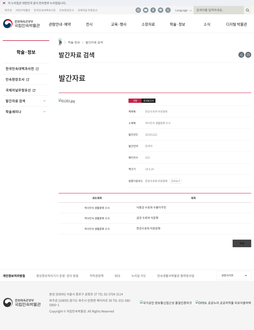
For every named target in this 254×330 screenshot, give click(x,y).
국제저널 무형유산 (87, 10)
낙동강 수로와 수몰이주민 (151, 207)
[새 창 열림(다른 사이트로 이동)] (221, 302)
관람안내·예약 (60, 24)
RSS (117, 275)
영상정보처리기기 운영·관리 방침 (57, 275)
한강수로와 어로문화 (156, 181)
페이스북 (153, 10)
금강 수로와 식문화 (147, 218)
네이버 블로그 (160, 10)
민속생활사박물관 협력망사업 (175, 275)
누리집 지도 (138, 275)
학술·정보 (177, 24)
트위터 (168, 10)
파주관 (8, 10)
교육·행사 (118, 24)
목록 (241, 243)
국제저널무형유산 (19, 90)
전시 (89, 24)
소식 (207, 24)
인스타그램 (138, 10)
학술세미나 (13, 111)
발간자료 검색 (15, 100)
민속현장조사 (66, 10)
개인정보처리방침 (14, 275)
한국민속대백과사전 (45, 10)
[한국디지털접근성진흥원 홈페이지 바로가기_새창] (166, 302)
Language (181, 10)
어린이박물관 (23, 10)
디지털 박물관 (236, 24)
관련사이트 (227, 275)
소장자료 (148, 24)
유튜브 (145, 10)
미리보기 (175, 181)
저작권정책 (97, 275)
